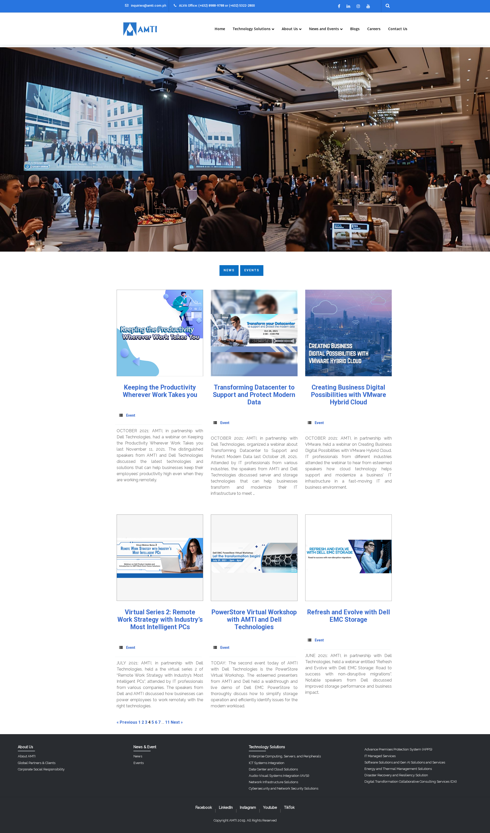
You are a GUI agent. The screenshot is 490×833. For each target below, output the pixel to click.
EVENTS (251, 270)
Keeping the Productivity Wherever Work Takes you (160, 391)
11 (167, 722)
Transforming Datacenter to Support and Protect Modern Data (254, 395)
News (137, 756)
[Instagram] (358, 6)
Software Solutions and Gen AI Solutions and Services (404, 762)
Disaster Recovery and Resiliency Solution (396, 775)
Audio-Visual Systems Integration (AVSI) (279, 776)
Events (138, 763)
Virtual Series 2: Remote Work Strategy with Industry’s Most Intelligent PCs (160, 619)
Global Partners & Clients (36, 763)
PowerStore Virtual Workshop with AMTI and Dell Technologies (254, 619)
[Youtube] (368, 6)
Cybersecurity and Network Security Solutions (283, 788)
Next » (177, 722)
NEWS (229, 270)
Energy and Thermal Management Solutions (398, 769)
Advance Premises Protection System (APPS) (398, 749)
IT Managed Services (380, 756)
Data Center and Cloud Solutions (273, 769)
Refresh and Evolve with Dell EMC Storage (348, 615)
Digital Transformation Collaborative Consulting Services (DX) (410, 781)
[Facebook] (339, 6)
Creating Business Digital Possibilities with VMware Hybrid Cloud (348, 395)
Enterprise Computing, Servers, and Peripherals (285, 756)
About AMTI (26, 756)
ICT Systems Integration (266, 763)
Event (130, 415)
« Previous (127, 722)
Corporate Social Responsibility (41, 769)
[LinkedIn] (348, 6)
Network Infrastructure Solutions (273, 782)
